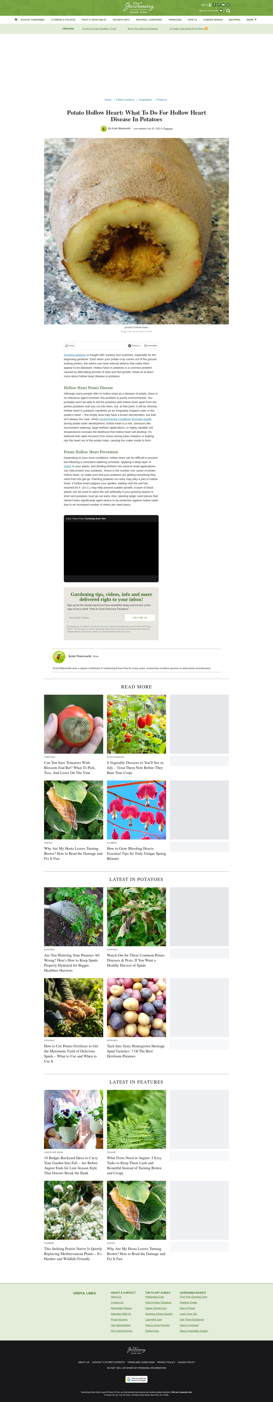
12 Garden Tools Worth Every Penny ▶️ (188, 28)
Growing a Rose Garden (159, 1314)
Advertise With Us (121, 1314)
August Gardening (33, 19)
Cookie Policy (186, 1362)
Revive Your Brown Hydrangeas (143, 28)
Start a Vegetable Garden (194, 1331)
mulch (67, 466)
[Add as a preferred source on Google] (136, 1379)
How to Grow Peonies (157, 1325)
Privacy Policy (166, 1362)
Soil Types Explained (192, 1319)
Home (108, 99)
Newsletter (152, 346)
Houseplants (121, 19)
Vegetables (145, 99)
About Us (116, 1297)
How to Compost (189, 1325)
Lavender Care (153, 1319)
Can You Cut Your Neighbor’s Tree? (99, 28)
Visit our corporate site (181, 1392)
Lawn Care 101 (188, 1314)
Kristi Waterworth (121, 128)
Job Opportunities (121, 1325)
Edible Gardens (125, 99)
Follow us (136, 346)
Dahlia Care (152, 1331)
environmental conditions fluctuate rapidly (126, 419)
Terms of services (101, 626)
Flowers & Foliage (63, 19)
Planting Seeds (188, 1302)
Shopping (234, 19)
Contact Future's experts (108, 1362)
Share (71, 346)
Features (168, 128)
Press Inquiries (119, 1319)
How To (192, 19)
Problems (175, 19)
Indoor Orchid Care (156, 1308)
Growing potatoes (75, 355)
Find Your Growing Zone (193, 1297)
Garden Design (212, 19)
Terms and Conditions (141, 1362)
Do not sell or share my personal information (136, 1368)
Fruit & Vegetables (94, 19)
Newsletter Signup (121, 1308)
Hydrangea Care (154, 1297)
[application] (111, 548)
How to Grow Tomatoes (158, 1302)
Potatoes (161, 99)
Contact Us (117, 1302)
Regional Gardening (149, 19)
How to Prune (187, 1308)
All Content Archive (121, 1331)
